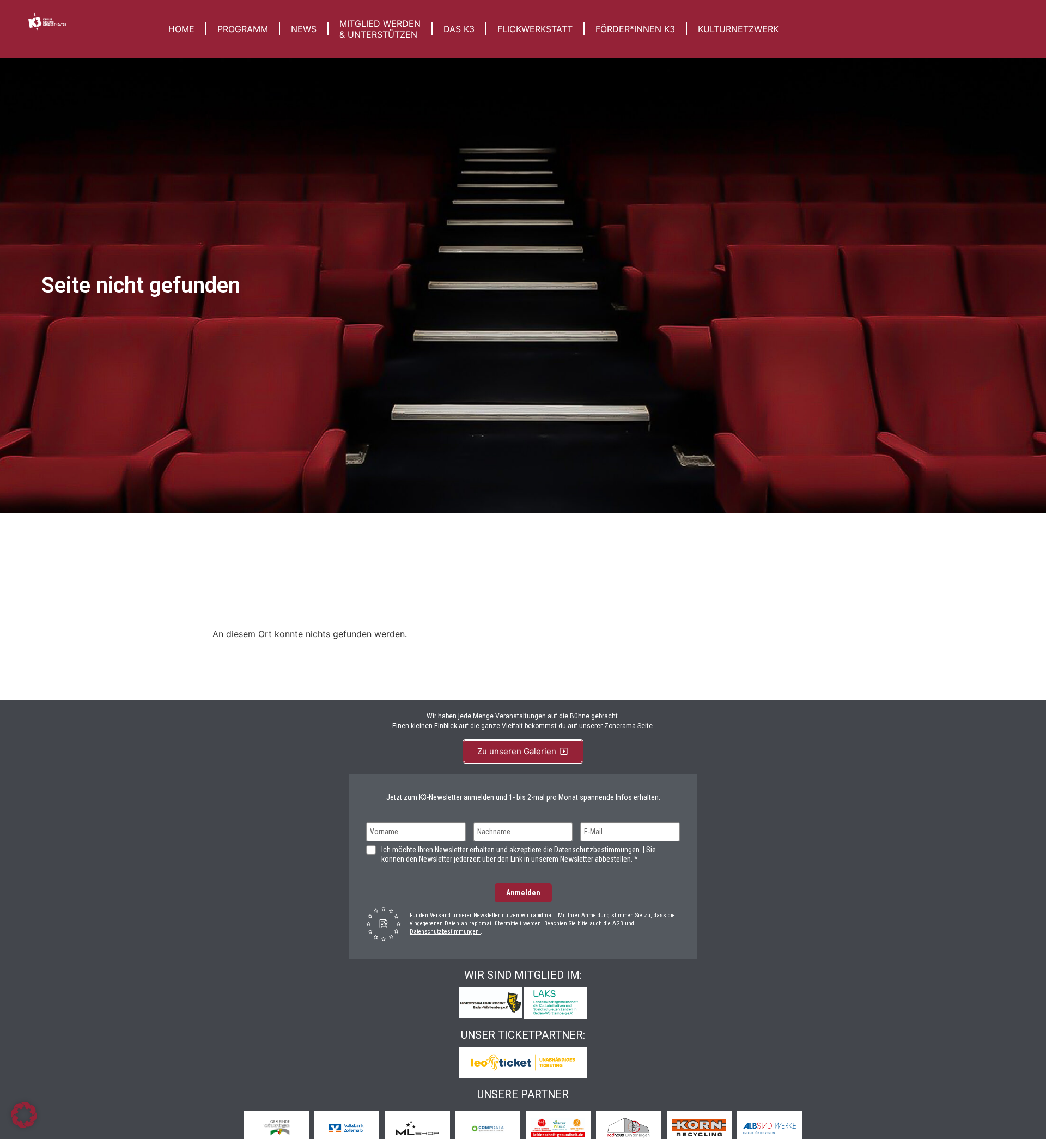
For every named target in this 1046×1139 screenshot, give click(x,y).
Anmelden (523, 892)
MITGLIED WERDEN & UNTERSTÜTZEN (380, 29)
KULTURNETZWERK (738, 28)
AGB (618, 923)
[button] (24, 1115)
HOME (181, 28)
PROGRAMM (242, 28)
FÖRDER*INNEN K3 (635, 28)
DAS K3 (459, 28)
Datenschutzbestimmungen (445, 931)
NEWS (304, 28)
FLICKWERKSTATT (535, 28)
